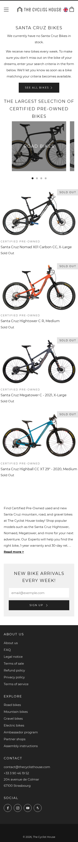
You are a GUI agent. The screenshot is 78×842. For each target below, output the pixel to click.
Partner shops (14, 739)
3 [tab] (41, 178)
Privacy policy (14, 677)
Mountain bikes (16, 712)
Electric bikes (14, 725)
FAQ (7, 650)
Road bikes (12, 705)
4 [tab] (46, 178)
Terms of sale (14, 663)
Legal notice (13, 657)
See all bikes (37, 87)
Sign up (37, 605)
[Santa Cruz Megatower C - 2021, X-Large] (39, 361)
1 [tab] (32, 178)
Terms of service (16, 684)
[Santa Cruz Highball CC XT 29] (39, 435)
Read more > (14, 552)
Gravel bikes (13, 718)
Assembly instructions (21, 746)
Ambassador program (21, 732)
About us (11, 643)
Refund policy (14, 670)
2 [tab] (37, 178)
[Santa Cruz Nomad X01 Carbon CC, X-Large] (39, 213)
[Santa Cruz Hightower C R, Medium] (39, 287)
